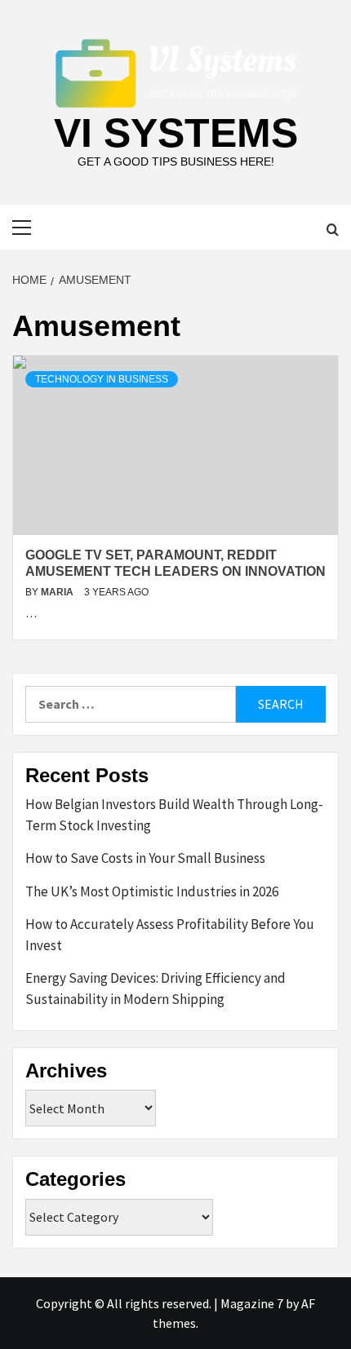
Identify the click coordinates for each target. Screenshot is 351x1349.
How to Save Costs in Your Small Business (145, 858)
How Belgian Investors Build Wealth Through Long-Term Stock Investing (174, 814)
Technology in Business (101, 379)
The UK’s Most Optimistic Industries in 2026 (151, 891)
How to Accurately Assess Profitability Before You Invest (169, 934)
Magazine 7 (251, 1303)
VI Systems (176, 133)
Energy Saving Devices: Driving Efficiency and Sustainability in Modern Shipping (155, 988)
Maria (58, 592)
